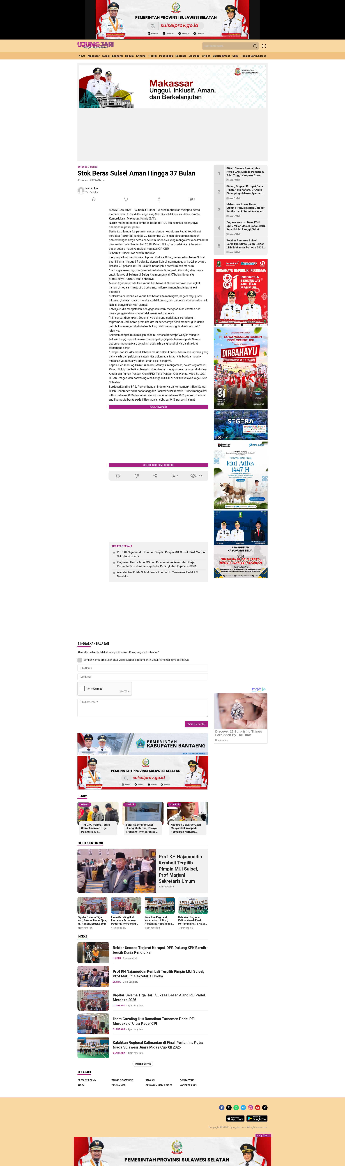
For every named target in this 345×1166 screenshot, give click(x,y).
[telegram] (243, 1107)
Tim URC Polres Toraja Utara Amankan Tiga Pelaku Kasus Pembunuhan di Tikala (95, 830)
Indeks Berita (143, 1063)
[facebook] (221, 1107)
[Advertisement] (172, 134)
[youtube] (257, 1107)
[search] (255, 46)
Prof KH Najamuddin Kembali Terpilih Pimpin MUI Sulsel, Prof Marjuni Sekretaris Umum (161, 554)
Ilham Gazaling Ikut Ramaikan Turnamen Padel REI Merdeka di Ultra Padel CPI (124, 922)
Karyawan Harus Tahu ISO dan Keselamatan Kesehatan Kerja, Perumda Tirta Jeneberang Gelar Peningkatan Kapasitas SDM (156, 564)
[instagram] (250, 1107)
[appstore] (235, 1120)
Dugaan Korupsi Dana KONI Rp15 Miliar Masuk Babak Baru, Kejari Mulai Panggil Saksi (246, 226)
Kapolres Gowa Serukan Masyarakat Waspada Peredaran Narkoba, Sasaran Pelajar (186, 830)
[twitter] (229, 1107)
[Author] (81, 190)
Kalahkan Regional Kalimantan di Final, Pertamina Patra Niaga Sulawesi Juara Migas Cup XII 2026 (158, 924)
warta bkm (92, 188)
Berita (93, 166)
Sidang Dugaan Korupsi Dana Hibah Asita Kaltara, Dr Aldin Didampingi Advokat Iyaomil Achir (244, 192)
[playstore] (257, 1120)
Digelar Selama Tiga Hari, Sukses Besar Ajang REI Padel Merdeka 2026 (92, 920)
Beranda (82, 166)
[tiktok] (265, 1107)
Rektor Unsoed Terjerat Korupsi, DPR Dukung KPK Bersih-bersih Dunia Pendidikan (160, 950)
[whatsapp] (236, 1107)
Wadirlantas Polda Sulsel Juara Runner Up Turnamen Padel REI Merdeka (157, 574)
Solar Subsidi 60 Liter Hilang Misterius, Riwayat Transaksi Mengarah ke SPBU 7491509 (142, 830)
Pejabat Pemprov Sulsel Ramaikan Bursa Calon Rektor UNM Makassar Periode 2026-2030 (245, 246)
